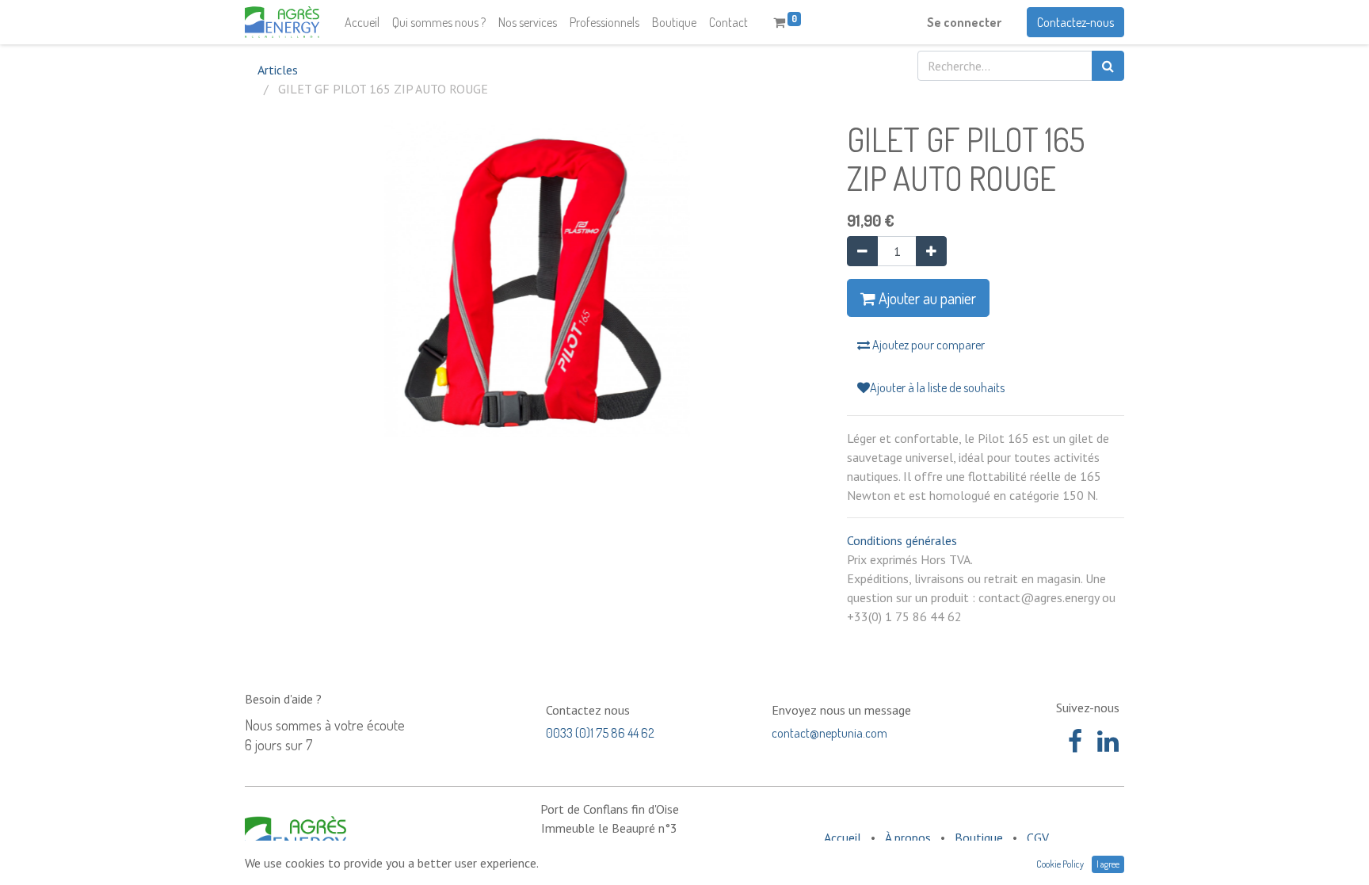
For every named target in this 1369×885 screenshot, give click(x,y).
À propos (908, 837)
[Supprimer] (862, 251)
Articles (277, 70)
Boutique (979, 837)
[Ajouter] (931, 251)
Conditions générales (902, 540)
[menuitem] (362, 22)
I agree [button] (1107, 864)
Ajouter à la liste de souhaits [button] (937, 387)
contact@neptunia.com (829, 733)
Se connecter (964, 22)
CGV (1038, 837)
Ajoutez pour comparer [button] (927, 345)
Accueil (842, 837)
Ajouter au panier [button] (925, 298)
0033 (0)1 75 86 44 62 (600, 733)
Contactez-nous (1075, 22)
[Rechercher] (1108, 66)
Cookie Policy (1060, 864)
